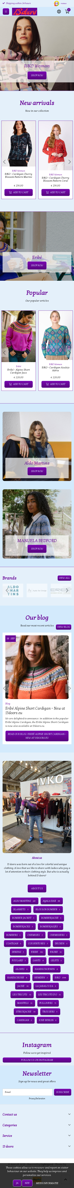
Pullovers (47, 1003)
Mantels (24, 1003)
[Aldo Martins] (13, 590)
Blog (7, 703)
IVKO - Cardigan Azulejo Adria (55, 369)
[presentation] (4, 162)
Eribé (18, 366)
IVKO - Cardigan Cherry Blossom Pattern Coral (55, 179)
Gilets (56, 960)
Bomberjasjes (50, 926)
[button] (59, 11)
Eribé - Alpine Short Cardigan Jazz (18, 371)
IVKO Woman (18, 170)
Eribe (37, 952)
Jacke (22, 986)
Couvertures (38, 943)
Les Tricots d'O (49, 994)
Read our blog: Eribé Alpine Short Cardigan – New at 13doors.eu (37, 736)
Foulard (19, 960)
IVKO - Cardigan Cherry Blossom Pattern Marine (18, 175)
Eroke (55, 952)
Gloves (21, 969)
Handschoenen (46, 969)
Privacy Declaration (37, 1098)
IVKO (60, 977)
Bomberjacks (23, 926)
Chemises (35, 935)
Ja (17, 1183)
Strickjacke (25, 1011)
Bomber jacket (23, 917)
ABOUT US (37, 888)
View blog (63, 627)
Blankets (20, 909)
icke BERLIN (47, 1020)
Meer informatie (47, 1183)
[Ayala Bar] (37, 590)
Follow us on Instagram (37, 1060)
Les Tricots (22, 994)
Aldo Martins (24, 900)
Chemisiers (58, 935)
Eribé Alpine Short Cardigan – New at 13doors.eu (35, 710)
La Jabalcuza (46, 986)
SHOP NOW (37, 265)
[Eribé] (61, 590)
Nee (27, 1183)
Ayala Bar (51, 900)
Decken (61, 943)
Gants (38, 960)
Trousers (49, 1011)
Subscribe (62, 1092)
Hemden (41, 977)
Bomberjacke (51, 917)
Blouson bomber (47, 909)
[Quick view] (29, 127)
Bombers (13, 935)
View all (64, 578)
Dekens (18, 952)
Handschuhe (17, 977)
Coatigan (13, 943)
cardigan (24, 1020)
